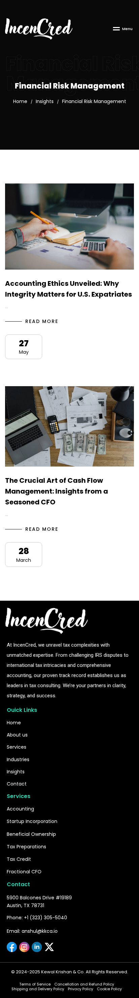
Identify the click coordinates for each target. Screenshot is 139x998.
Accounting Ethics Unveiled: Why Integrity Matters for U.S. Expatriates (68, 289)
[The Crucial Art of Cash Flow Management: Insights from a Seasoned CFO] (69, 426)
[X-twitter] (49, 947)
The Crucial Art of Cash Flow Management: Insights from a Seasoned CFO (56, 491)
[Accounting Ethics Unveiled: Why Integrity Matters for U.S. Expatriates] (69, 226)
